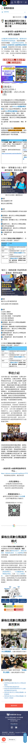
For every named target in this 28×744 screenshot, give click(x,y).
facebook (25, 17)
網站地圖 (11, 732)
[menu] (25, 2)
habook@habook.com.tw (14, 719)
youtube (16, 727)
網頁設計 (18, 734)
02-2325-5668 (14, 721)
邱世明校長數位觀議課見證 (11, 686)
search (15, 2)
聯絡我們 (25, 739)
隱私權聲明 (5, 732)
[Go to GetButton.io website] (3, 742)
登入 (12, 2)
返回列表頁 (14, 705)
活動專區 (6, 12)
